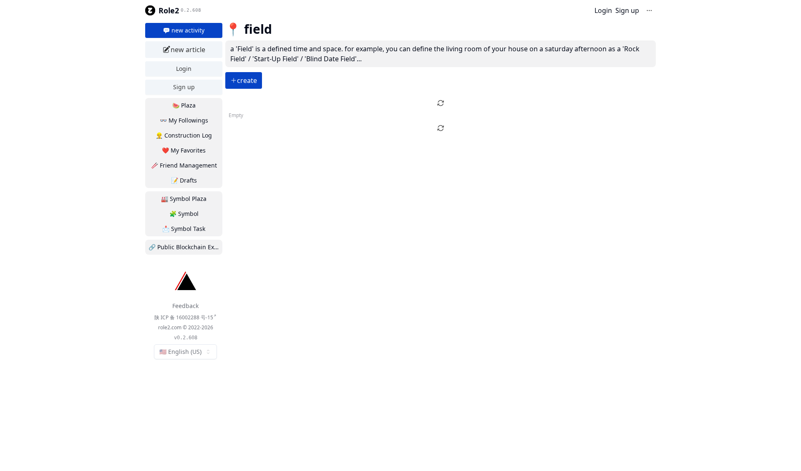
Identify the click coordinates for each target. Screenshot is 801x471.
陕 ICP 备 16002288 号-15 (183, 317)
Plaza (184, 105)
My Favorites (184, 150)
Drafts (184, 180)
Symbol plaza (184, 199)
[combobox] (185, 351)
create (247, 80)
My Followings (184, 120)
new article (188, 49)
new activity (187, 30)
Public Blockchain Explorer (185, 247)
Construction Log (184, 135)
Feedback (185, 306)
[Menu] (649, 10)
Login (603, 10)
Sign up (627, 10)
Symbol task (183, 229)
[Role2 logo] (150, 10)
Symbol (184, 214)
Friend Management (184, 165)
